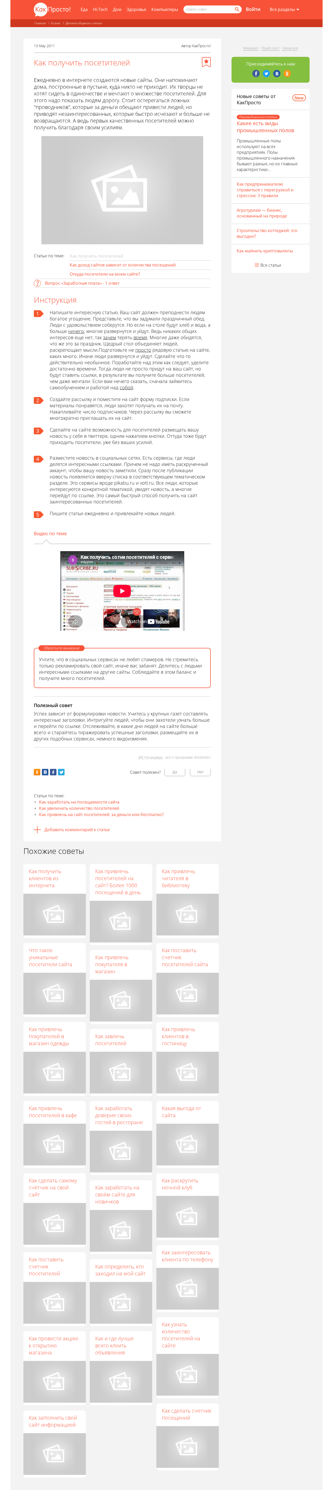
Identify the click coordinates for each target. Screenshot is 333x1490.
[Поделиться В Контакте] (45, 772)
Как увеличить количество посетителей (79, 808)
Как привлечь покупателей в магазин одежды (49, 1036)
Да (174, 771)
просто (143, 350)
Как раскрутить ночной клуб (180, 1184)
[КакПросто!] (52, 9)
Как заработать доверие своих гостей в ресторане (119, 1115)
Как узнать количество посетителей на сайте (181, 1335)
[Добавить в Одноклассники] (37, 772)
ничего (76, 331)
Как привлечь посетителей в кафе (53, 1112)
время (140, 337)
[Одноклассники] (287, 73)
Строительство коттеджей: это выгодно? (267, 233)
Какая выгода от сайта (181, 1112)
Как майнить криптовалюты (265, 251)
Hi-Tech (100, 9)
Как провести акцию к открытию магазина (53, 1345)
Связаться (290, 48)
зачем (109, 337)
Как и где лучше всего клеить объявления (114, 1345)
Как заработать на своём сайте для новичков (117, 1194)
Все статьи (270, 265)
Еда (84, 9)
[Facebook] (256, 73)
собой (126, 387)
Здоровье (136, 9)
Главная (40, 23)
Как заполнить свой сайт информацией (53, 1421)
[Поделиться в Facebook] (53, 772)
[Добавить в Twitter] (61, 772)
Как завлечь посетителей (110, 1040)
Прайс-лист (270, 48)
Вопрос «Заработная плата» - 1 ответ (82, 283)
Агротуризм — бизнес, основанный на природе (262, 213)
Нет (200, 771)
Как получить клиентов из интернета (45, 878)
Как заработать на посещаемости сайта (79, 802)
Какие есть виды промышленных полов (265, 127)
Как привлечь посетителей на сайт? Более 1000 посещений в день (118, 882)
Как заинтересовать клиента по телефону (187, 1256)
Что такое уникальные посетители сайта (50, 957)
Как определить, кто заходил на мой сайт (120, 1270)
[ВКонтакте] (276, 73)
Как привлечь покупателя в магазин (112, 964)
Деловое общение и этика (84, 23)
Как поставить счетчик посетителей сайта (185, 957)
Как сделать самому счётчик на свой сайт (53, 1187)
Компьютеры (164, 9)
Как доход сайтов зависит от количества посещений (123, 265)
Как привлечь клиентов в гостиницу (178, 1036)
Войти (253, 9)
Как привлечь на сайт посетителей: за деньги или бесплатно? (101, 814)
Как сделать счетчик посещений (186, 1414)
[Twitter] (266, 73)
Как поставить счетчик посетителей (46, 1266)
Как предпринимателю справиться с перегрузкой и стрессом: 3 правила (265, 189)
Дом (117, 9)
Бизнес (55, 23)
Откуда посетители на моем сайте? (105, 274)
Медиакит (251, 48)
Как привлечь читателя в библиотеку (178, 878)
